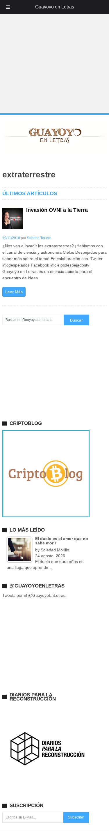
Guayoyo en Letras (54, 6)
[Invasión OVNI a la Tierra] (12, 218)
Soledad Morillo (55, 550)
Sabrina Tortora (39, 238)
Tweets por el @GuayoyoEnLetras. (34, 595)
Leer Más (14, 292)
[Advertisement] (54, 57)
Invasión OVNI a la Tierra (57, 210)
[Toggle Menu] (8, 7)
